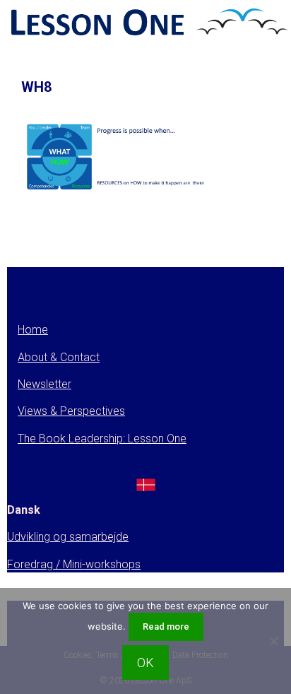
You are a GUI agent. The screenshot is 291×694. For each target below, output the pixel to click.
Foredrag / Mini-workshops (74, 564)
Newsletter (44, 384)
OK (145, 662)
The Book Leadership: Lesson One (102, 438)
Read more (166, 626)
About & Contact (59, 357)
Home (33, 329)
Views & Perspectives (71, 411)
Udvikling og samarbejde (68, 536)
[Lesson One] (147, 23)
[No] (273, 641)
